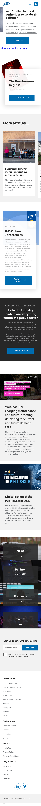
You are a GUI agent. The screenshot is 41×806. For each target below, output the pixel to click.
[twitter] (25, 786)
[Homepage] (6, 4)
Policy (5, 715)
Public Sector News (10, 683)
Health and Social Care (12, 699)
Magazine (7, 734)
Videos (5, 738)
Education (7, 691)
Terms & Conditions (11, 756)
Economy (6, 711)
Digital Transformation (12, 687)
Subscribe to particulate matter (14, 48)
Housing (6, 703)
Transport (7, 707)
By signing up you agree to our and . (21, 656)
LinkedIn (6, 778)
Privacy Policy (8, 752)
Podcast (6, 730)
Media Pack (7, 748)
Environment (8, 695)
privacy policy (23, 656)
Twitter (6, 774)
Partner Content (9, 726)
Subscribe (7, 766)
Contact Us (7, 770)
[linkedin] (17, 786)
